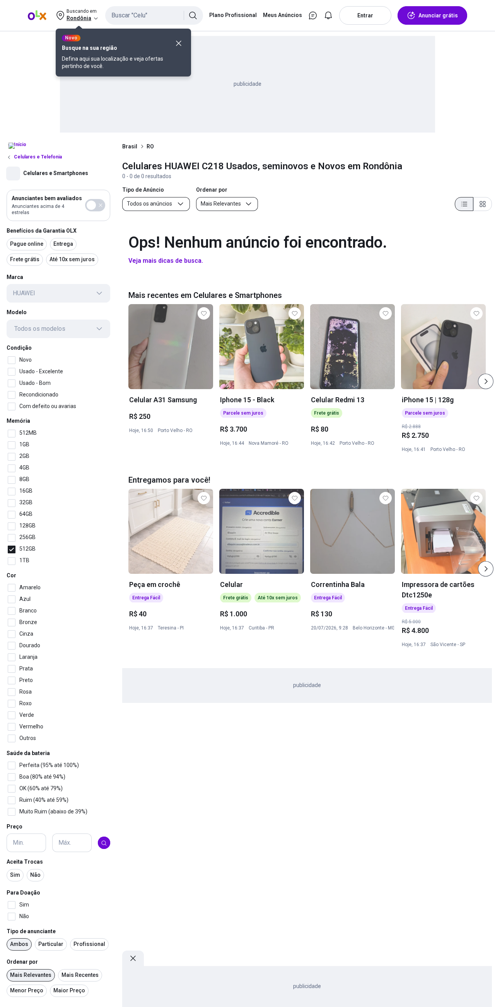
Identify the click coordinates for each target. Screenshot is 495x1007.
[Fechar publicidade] (133, 958)
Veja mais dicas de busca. (165, 260)
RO (150, 146)
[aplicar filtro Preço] (104, 843)
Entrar (365, 15)
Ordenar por (22, 962)
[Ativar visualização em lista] (464, 204)
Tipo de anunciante (31, 931)
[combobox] (154, 15)
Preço (14, 826)
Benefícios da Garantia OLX (42, 231)
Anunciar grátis (438, 15)
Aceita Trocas (25, 862)
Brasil (129, 146)
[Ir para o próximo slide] (485, 381)
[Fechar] (178, 43)
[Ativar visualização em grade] (482, 204)
